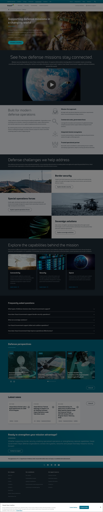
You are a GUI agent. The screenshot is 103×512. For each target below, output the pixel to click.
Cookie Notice (19, 510)
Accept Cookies (84, 507)
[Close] (100, 507)
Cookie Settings (73, 507)
